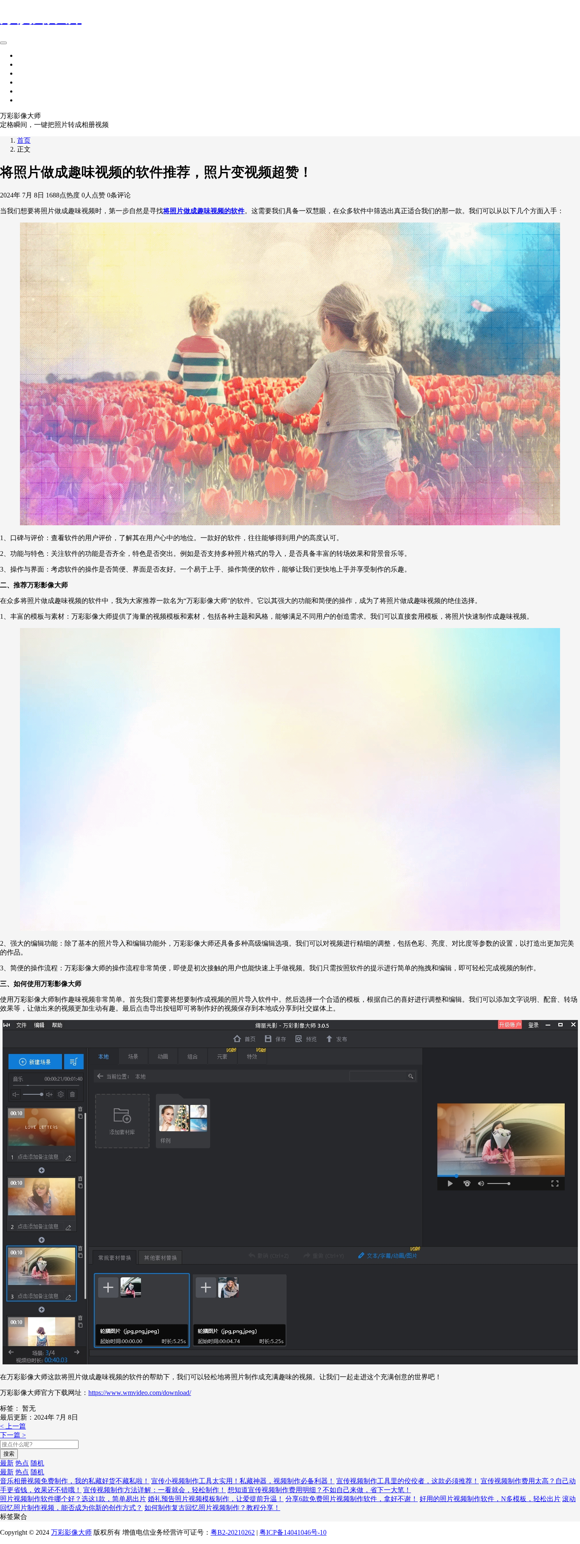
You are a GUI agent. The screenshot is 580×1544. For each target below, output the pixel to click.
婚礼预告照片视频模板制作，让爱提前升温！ (216, 1498)
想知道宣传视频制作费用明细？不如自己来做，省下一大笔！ (319, 1489)
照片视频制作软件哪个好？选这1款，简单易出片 (73, 1498)
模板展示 (30, 64)
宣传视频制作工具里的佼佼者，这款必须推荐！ (407, 1481)
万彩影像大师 (71, 1532)
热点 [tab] (22, 1463)
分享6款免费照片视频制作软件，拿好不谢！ (351, 1498)
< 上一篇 (13, 1426)
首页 (24, 55)
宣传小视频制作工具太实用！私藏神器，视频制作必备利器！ (243, 1481)
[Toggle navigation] (3, 43)
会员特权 (30, 82)
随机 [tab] (37, 1463)
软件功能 (30, 73)
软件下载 (30, 91)
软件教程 (30, 100)
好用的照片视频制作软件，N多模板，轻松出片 (490, 1498)
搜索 (8, 1454)
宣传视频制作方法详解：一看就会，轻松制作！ (154, 1489)
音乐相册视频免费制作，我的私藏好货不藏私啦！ (74, 1481)
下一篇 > (13, 1435)
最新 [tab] (7, 1463)
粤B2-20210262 (233, 1532)
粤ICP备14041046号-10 (293, 1532)
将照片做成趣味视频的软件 (204, 210)
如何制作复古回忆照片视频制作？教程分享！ (212, 1507)
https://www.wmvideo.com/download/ (139, 1392)
